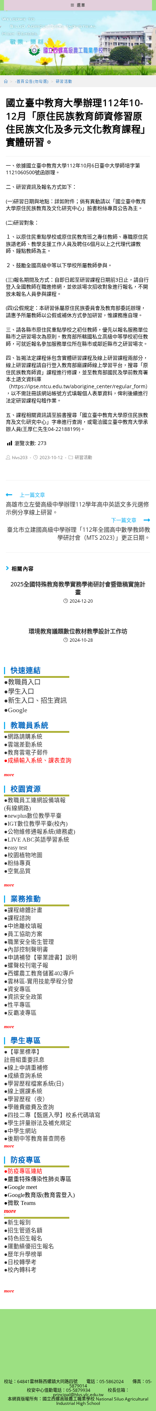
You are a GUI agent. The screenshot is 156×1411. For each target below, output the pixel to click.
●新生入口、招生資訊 (35, 700)
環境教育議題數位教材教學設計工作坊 (78, 631)
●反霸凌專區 (20, 1013)
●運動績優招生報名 (29, 1246)
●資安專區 (17, 989)
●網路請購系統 (23, 737)
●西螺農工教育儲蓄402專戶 (39, 973)
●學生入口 (19, 691)
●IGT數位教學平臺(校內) (35, 824)
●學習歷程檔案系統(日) (33, 1084)
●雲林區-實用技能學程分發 (38, 981)
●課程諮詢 (17, 918)
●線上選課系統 (23, 1091)
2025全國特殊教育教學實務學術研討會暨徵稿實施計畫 (78, 588)
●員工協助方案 (23, 934)
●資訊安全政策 (23, 997)
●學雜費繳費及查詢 (29, 1107)
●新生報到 (17, 1222)
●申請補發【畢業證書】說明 (40, 957)
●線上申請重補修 (26, 1068)
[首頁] (6, 81)
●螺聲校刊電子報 (26, 965)
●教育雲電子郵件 (26, 752)
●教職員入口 (22, 682)
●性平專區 (17, 1005)
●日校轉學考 (20, 1262)
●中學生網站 (20, 1131)
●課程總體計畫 (23, 910)
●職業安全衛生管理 (29, 942)
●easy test (15, 848)
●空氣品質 (17, 871)
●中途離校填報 (23, 926)
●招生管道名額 (23, 1230)
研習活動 (83, 457)
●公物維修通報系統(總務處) (39, 832)
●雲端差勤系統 (23, 744)
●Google (15, 710)
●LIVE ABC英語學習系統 (36, 840)
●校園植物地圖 (23, 855)
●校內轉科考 (20, 1270)
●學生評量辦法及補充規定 (37, 1123)
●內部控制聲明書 (26, 949)
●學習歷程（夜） (26, 1099)
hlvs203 (20, 457)
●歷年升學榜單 (23, 1254)
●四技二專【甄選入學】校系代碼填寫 (52, 1115)
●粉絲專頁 (17, 863)
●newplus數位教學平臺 (33, 816)
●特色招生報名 (23, 1238)
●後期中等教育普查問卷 (35, 1139)
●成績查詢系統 (23, 1076)
